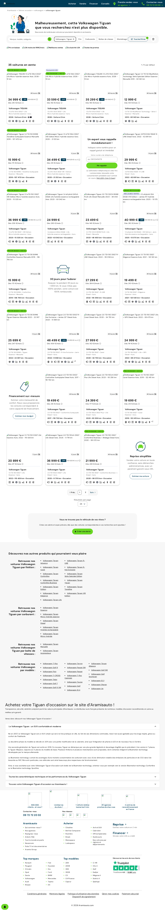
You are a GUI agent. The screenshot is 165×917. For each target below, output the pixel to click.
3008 (67, 872)
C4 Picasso (70, 878)
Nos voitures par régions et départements (99, 842)
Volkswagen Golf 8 (50, 667)
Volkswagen (30, 878)
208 (67, 863)
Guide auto (97, 837)
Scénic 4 (96, 878)
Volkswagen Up (97, 688)
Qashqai (96, 882)
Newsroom (29, 843)
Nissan (28, 885)
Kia (49, 869)
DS (49, 885)
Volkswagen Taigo (50, 679)
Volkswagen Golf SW (99, 670)
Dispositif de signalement (84, 896)
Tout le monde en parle (34, 840)
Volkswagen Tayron (74, 663)
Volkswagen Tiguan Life (52, 600)
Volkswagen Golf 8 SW (52, 687)
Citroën (28, 869)
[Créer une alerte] (4, 907)
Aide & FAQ (29, 837)
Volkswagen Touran (74, 682)
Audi (27, 882)
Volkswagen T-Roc (50, 663)
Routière (69, 834)
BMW (50, 875)
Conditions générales (37, 893)
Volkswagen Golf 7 (50, 683)
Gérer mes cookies (110, 893)
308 (67, 869)
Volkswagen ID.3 (97, 681)
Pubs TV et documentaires (36, 846)
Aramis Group (31, 849)
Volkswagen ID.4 (73, 690)
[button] (74, 39)
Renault (28, 863)
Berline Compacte (72, 831)
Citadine (69, 827)
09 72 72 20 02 (32, 815)
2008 (67, 866)
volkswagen (38, 10)
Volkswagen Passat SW (76, 667)
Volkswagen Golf (73, 686)
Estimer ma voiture (140, 476)
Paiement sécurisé (130, 893)
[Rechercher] (49, 39)
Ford (50, 872)
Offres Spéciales (99, 834)
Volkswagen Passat (74, 671)
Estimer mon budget (24, 416)
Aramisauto (11, 10)
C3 (66, 875)
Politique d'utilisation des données (83, 893)
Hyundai (51, 866)
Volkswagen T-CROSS (51, 675)
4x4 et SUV (97, 827)
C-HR (95, 863)
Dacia (27, 875)
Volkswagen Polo (49, 671)
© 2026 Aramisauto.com (82, 905)
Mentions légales (57, 893)
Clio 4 (95, 866)
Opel (27, 872)
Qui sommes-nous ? (33, 827)
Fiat (49, 863)
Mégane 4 (97, 875)
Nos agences (30, 831)
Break (67, 837)
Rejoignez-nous (31, 834)
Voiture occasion (25, 10)
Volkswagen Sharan (99, 684)
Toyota (50, 882)
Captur (68, 882)
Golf (94, 869)
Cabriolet (97, 831)
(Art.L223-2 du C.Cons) (105, 178)
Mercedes (52, 878)
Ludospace (70, 843)
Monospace (70, 840)
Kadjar (95, 872)
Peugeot (28, 866)
